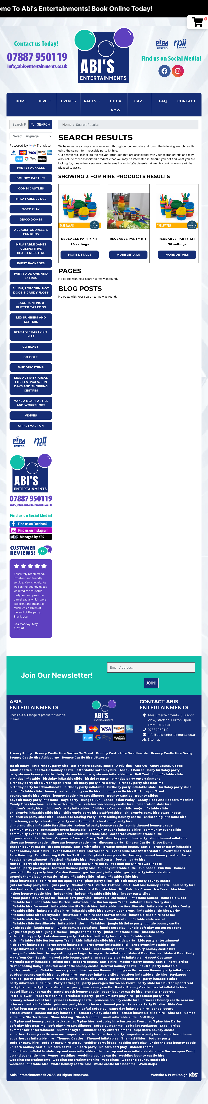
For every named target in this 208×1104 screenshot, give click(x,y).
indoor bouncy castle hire (30, 893)
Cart (139, 101)
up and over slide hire (27, 1055)
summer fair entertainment (32, 1030)
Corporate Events (69, 838)
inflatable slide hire (53, 910)
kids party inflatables (27, 945)
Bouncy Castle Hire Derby (171, 753)
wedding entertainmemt (30, 1060)
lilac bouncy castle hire (113, 949)
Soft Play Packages (141, 1026)
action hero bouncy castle (92, 766)
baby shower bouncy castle (32, 774)
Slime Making (62, 1017)
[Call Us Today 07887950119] (31, 498)
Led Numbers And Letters (31, 320)
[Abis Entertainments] (104, 55)
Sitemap (154, 739)
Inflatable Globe (174, 898)
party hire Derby (94, 979)
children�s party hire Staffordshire (92, 813)
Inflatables (96, 923)
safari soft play (93, 1008)
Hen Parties (19, 889)
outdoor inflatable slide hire (144, 974)
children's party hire (26, 808)
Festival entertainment (28, 859)
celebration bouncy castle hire (109, 804)
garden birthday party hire (31, 872)
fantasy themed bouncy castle (154, 855)
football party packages (29, 868)
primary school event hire (30, 1000)
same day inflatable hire (129, 1008)
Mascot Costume (158, 957)
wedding (68, 1055)
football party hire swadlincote (136, 864)
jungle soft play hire (26, 932)
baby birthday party (163, 770)
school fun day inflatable (55, 1013)
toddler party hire (24, 1043)
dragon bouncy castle (27, 847)
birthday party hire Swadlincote (36, 787)
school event (162, 1008)
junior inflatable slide (121, 932)
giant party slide (98, 881)
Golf (126, 885)
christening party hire (115, 821)
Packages (178, 974)
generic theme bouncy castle (33, 876)
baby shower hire (71, 774)
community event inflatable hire (115, 830)
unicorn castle (60, 1047)
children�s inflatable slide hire (35, 813)
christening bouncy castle (120, 817)
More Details (79, 254)
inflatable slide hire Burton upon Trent (103, 910)
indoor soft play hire (74, 898)
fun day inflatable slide (117, 868)
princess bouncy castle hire (117, 1000)
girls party (60, 885)
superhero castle (81, 1034)
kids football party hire (98, 936)
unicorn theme (142, 1047)
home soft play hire (70, 889)
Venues (31, 415)
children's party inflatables (68, 808)
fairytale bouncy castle (107, 855)
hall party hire (184, 885)
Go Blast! (30, 347)
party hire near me (125, 979)
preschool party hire (152, 996)
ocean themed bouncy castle (112, 970)
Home (24, 101)
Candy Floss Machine (27, 804)
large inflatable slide (27, 949)
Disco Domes (31, 219)
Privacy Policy (21, 753)
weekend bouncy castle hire (145, 1060)
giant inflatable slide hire (117, 876)
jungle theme (56, 932)
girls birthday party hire (29, 885)
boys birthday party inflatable (34, 800)
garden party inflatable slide (147, 872)
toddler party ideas (100, 1043)
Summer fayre (68, 1030)
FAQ (163, 101)
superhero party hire (144, 1034)
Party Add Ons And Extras (31, 276)
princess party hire (69, 1004)
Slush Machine (88, 1017)
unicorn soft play (113, 1047)
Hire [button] (44, 101)
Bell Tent (142, 774)
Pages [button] (91, 101)
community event (24, 830)
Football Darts (101, 859)
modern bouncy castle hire (95, 962)
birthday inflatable (25, 778)
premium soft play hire (114, 996)
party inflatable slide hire (30, 983)
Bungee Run (91, 800)
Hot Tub (125, 889)
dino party (138, 838)
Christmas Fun (31, 426)
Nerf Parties (178, 962)
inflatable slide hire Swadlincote (100, 919)
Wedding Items (31, 367)
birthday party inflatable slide (131, 787)
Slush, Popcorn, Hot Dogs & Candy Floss (31, 290)
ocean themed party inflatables (164, 970)
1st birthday (19, 766)
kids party (126, 940)
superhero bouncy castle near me (37, 1034)
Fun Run (164, 868)
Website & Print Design (169, 1075)
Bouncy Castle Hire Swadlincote (122, 753)
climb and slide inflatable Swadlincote (41, 825)
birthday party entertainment (136, 778)
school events (21, 1013)
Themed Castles (70, 1038)
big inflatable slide (167, 774)
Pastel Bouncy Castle (132, 987)
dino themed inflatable (168, 838)
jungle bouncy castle (162, 923)
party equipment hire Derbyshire (51, 979)
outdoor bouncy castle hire (32, 974)
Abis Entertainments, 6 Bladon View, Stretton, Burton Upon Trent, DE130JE (171, 720)
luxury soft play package (66, 953)
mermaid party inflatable (30, 962)
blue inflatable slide (26, 791)
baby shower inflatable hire (110, 774)
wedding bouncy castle (97, 1055)
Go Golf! (30, 357)
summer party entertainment (107, 1030)
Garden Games (68, 872)
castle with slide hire (64, 804)
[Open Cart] (197, 22)
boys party (69, 800)
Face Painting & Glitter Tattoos (31, 305)
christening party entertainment (67, 821)
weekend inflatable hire (29, 1064)
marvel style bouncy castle (70, 957)
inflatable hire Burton (52, 902)
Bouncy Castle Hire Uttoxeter (85, 757)
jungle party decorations (76, 928)
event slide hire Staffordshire (136, 851)
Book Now (115, 105)
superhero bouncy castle (154, 1030)
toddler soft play (133, 1043)
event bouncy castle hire (30, 851)
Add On (141, 766)
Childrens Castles (106, 808)
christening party (24, 821)
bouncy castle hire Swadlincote (78, 795)
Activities (124, 766)
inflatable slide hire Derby (158, 910)
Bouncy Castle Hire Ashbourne (34, 757)
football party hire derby (88, 864)
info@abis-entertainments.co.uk (172, 735)
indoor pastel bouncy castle (32, 898)
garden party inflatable (102, 872)
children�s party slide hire (32, 817)
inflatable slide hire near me (152, 915)
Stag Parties (170, 1026)
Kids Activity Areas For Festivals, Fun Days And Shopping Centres (31, 384)
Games (179, 868)
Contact (186, 101)
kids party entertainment (158, 940)
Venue (53, 1055)
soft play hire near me (28, 1026)
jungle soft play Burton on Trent (154, 928)
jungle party (44, 928)
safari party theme (63, 1008)
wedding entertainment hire (76, 1060)
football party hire (130, 859)
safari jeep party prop (27, 1008)
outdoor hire (66, 974)
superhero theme (178, 1034)
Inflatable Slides (31, 199)
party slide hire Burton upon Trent (165, 983)
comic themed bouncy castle (149, 825)
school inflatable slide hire (143, 1013)
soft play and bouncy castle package (40, 1021)
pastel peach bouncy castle (76, 991)
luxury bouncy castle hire (155, 949)
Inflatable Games (144, 898)
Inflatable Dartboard (111, 898)
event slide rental (177, 851)
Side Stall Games (181, 1013)
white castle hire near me (115, 1064)
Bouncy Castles (30, 178)
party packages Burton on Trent (108, 983)
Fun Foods (147, 868)
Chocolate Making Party (76, 817)
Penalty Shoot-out (160, 991)
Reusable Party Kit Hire (31, 334)
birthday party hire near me (141, 783)
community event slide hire (32, 834)
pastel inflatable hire (170, 987)
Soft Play (31, 209)
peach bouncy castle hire (122, 991)
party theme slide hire (50, 987)
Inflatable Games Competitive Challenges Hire (31, 249)
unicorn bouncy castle (28, 1047)
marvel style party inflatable (118, 957)
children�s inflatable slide (146, 808)
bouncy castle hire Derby (30, 795)
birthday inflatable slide (62, 778)
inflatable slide (22, 910)
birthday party (97, 778)
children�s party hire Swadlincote (153, 813)
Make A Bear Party (179, 953)
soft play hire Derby (164, 1021)
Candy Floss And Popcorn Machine (165, 800)
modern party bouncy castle (143, 962)
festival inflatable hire (68, 859)
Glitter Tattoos (108, 885)
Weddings (110, 1060)
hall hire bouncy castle (151, 885)
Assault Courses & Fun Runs (31, 232)
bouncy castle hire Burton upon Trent (133, 791)
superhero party (111, 1034)
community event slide (162, 830)
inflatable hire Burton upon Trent (100, 902)
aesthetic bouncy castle (54, 770)
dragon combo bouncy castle (127, 847)
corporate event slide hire (31, 838)
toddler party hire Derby (61, 1043)
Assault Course (132, 770)
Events (68, 101)
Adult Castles (21, 770)
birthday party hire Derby (95, 783)
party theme (20, 987)
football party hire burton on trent (37, 864)
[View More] (79, 210)
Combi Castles (31, 188)
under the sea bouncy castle (173, 1043)
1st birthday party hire (50, 766)
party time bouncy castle (92, 987)
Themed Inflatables (102, 1038)
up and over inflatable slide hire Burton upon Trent (153, 1051)
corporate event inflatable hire (82, 834)
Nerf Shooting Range (26, 966)
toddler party (160, 1038)
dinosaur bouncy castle (29, 842)
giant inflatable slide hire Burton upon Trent (46, 881)
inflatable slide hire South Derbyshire (40, 919)
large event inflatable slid (107, 945)
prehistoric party (79, 996)
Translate (44, 145)
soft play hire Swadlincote (69, 1026)
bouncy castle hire (85, 791)
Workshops (148, 1064)
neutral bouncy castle (119, 966)
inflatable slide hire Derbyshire (35, 915)
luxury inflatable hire (26, 953)
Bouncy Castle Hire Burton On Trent (64, 753)
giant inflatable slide (77, 876)
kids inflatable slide (135, 936)
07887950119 (158, 730)
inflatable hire (21, 902)
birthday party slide (175, 787)
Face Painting (21, 855)
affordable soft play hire (97, 770)
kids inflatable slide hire (96, 940)
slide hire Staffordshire (29, 1017)
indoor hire (63, 893)
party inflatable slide (160, 979)
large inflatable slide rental (69, 949)
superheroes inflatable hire (32, 1038)
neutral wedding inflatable (31, 970)
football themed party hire (73, 868)
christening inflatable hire (165, 817)
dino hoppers (117, 838)
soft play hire (83, 1021)
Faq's (185, 855)
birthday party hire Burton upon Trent (40, 783)
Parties (15, 979)
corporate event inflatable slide (136, 834)
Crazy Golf (94, 838)
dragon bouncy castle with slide (74, 847)
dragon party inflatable (172, 847)
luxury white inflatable (107, 953)
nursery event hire (71, 970)
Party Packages (31, 168)
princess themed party (106, 1004)
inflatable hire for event (29, 906)
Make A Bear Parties (144, 953)
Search (43, 124)
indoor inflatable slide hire (96, 893)
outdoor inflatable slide (99, 974)
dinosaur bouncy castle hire (73, 842)
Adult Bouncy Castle (166, 766)
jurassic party (153, 932)
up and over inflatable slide (32, 1051)
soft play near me (108, 1026)
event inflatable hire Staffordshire (81, 851)
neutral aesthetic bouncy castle (72, 966)
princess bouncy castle (73, 1000)
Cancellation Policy (119, 800)
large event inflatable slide (153, 945)
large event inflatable (65, 945)
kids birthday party (25, 936)
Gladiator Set (82, 885)
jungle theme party (85, 932)
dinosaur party (111, 842)
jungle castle (20, 928)
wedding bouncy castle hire (141, 1055)
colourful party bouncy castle (99, 825)
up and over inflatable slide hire (83, 1051)
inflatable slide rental (147, 919)
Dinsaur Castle (138, 842)
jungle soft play (113, 928)
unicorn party (85, 1047)
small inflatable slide (119, 1017)
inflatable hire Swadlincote (122, 906)
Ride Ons (175, 1004)
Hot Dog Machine (102, 889)
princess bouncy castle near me (168, 1000)
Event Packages (31, 263)
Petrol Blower (21, 996)
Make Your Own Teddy (28, 957)
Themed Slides (133, 1038)
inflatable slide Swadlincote (32, 923)
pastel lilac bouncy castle (30, 991)
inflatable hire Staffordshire (74, 906)
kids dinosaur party (60, 936)
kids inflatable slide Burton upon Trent (41, 940)
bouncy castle (56, 791)
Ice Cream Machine (169, 889)
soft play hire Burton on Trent (121, 1021)
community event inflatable (63, 830)
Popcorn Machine (49, 996)
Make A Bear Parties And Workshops (31, 403)
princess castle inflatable (30, 1004)
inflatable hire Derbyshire (151, 902)
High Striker (41, 889)
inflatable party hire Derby (168, 906)
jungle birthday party (125, 923)
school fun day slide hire (98, 1013)
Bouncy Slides (146, 795)
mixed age (61, 962)
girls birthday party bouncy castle (142, 881)
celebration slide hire (154, 804)
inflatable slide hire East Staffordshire (94, 915)
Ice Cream (143, 889)
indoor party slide (136, 893)
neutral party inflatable (159, 966)
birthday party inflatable (84, 787)
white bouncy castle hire (71, 1064)
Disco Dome (162, 842)
